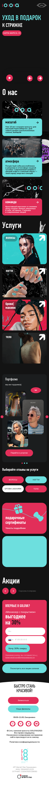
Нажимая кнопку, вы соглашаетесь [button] (21, 656)
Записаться (23, 700)
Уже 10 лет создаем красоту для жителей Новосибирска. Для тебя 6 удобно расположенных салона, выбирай (20, 129)
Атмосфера (12, 161)
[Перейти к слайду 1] (22, 463)
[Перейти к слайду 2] (24, 463)
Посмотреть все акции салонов (24, 668)
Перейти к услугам (19, 453)
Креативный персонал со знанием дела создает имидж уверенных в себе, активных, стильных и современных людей (21, 209)
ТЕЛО (36, 489)
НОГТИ (36, 479)
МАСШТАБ (10, 122)
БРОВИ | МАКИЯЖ (13, 488)
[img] (22, 109)
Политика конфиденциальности (25, 742)
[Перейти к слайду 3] (26, 463)
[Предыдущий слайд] (2, 416)
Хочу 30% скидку (17, 648)
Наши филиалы (23, 709)
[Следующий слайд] (47, 416)
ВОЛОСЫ (13, 479)
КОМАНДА (10, 202)
